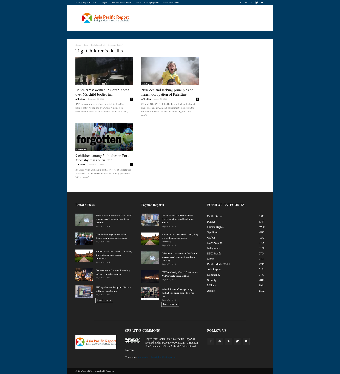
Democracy (213, 274)
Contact (138, 2)
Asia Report (81, 84)
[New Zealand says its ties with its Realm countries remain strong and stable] (84, 239)
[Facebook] (240, 2)
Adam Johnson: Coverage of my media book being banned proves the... (178, 293)
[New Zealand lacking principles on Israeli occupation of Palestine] (170, 71)
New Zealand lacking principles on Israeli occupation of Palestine (167, 92)
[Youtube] (262, 2)
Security (211, 280)
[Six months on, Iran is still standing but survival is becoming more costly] (84, 274)
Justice (211, 290)
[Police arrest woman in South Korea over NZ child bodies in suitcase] (104, 71)
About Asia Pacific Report (120, 2)
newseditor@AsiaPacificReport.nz (157, 357)
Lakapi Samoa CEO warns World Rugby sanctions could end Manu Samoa (178, 219)
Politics (211, 221)
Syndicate (212, 232)
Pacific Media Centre (171, 2)
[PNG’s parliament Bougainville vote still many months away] (84, 291)
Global (211, 237)
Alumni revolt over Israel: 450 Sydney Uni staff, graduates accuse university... (114, 255)
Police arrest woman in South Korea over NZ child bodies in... (102, 92)
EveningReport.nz (151, 2)
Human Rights (215, 227)
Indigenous (213, 248)
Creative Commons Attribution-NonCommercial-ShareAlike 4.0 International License (162, 346)
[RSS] (251, 2)
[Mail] (246, 2)
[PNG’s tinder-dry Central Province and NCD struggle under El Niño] (150, 276)
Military (211, 285)
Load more (103, 300)
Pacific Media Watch (218, 264)
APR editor (80, 99)
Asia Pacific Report (181, 339)
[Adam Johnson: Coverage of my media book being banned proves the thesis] (150, 293)
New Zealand (214, 243)
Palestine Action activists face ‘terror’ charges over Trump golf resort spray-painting (114, 219)
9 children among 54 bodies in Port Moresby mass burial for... (102, 157)
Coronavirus (81, 149)
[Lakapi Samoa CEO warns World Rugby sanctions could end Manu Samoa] (150, 220)
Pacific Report (215, 216)
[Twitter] (256, 2)
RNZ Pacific (214, 253)
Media (210, 258)
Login (104, 2)
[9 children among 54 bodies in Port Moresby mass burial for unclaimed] (104, 137)
